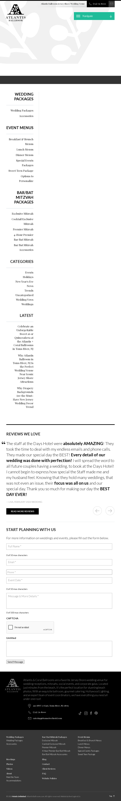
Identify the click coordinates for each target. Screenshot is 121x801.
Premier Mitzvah (23, 229)
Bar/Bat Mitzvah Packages (23, 197)
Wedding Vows (24, 299)
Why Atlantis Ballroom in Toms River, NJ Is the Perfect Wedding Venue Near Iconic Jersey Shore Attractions (23, 368)
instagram (86, 713)
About (9, 773)
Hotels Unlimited (19, 796)
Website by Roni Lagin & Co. (70, 796)
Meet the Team (12, 777)
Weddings (27, 304)
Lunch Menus (25, 149)
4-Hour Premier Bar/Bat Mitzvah (23, 237)
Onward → (110, 510)
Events (29, 272)
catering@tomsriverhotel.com (47, 718)
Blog (44, 759)
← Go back (97, 510)
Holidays (28, 277)
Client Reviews (48, 768)
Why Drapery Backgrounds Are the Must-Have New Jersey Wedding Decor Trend (23, 397)
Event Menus (19, 127)
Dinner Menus (24, 155)
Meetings (10, 759)
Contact (46, 764)
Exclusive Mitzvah (22, 213)
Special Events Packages (24, 163)
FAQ (44, 773)
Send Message (15, 661)
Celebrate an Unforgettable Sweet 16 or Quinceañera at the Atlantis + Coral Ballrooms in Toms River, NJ (23, 337)
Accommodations (13, 780)
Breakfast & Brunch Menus (21, 141)
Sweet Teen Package (21, 170)
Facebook (91, 713)
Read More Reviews (22, 511)
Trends (28, 290)
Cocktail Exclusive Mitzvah (22, 221)
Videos (9, 768)
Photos (9, 764)
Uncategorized (24, 295)
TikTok (80, 713)
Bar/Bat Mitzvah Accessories (23, 247)
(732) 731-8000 (99, 3)
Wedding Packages (23, 96)
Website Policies (49, 778)
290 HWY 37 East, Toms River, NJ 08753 (51, 705)
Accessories (26, 116)
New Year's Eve (24, 281)
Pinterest (96, 713)
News (30, 286)
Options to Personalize (26, 178)
